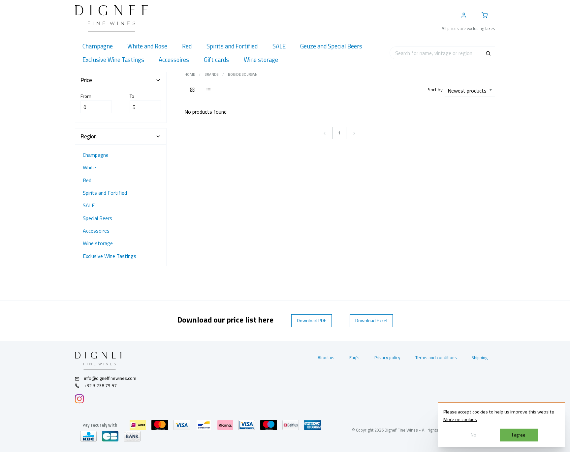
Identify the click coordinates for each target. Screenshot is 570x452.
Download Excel (371, 320)
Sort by (436, 89)
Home (189, 74)
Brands (211, 74)
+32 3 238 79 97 (100, 385)
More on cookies (460, 419)
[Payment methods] (138, 425)
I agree (518, 434)
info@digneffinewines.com (110, 378)
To (132, 96)
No (473, 434)
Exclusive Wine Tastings (109, 256)
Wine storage (98, 243)
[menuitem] (97, 46)
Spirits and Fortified (105, 193)
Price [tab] (86, 80)
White (89, 167)
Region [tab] (88, 136)
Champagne (96, 155)
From (85, 96)
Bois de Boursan (243, 74)
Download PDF (311, 320)
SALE (89, 205)
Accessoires (96, 231)
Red (87, 180)
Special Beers (97, 218)
